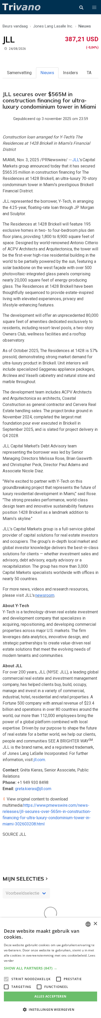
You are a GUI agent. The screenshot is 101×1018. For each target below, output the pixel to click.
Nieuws (47, 72)
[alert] (50, 968)
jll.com (39, 759)
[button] (94, 7)
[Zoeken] (81, 7)
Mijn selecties (23, 878)
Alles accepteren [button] (50, 996)
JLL (75, 159)
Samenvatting (19, 72)
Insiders (70, 72)
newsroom (44, 595)
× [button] (95, 924)
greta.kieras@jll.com (33, 788)
